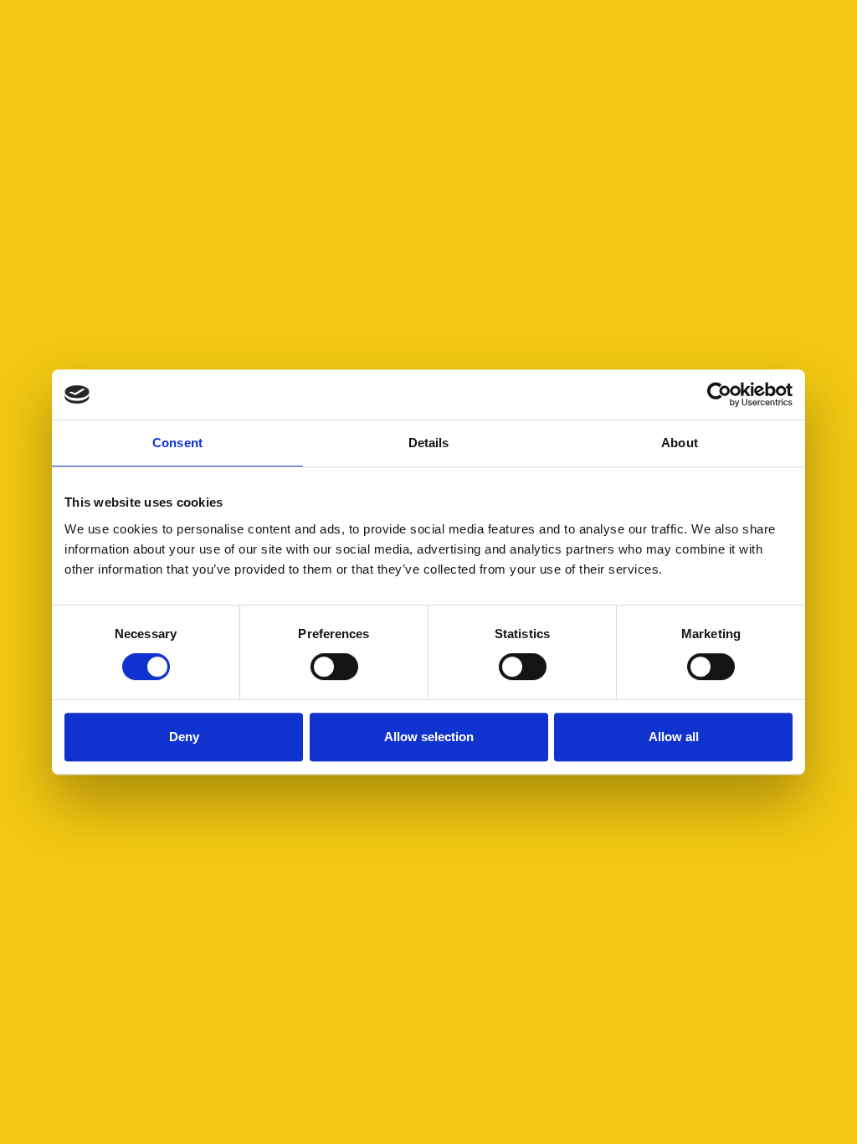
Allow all (674, 736)
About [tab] (679, 442)
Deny (184, 736)
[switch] (334, 666)
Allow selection (429, 736)
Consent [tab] (177, 442)
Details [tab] (428, 442)
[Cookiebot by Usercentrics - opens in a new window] (719, 394)
